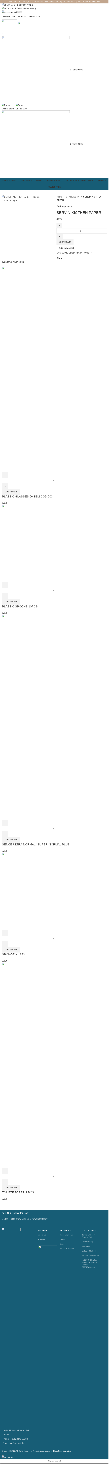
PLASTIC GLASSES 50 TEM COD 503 (27, 496)
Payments (86, 1246)
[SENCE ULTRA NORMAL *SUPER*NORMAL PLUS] (42, 714)
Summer (63, 1244)
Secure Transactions (90, 1255)
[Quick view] (5, 469)
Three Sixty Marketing (62, 1451)
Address (18, 12)
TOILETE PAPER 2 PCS (18, 1192)
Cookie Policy (87, 1242)
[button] (11, 492)
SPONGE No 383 (13, 954)
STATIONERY (73, 197)
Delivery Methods (89, 1251)
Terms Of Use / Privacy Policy (88, 1236)
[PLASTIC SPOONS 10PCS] (42, 540)
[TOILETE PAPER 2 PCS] (42, 1062)
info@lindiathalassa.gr (25, 8)
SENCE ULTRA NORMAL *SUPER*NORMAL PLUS (36, 844)
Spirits (62, 1239)
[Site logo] (10, 26)
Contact (41, 1239)
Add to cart (65, 242)
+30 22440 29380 (24, 5)
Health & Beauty (67, 1248)
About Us (42, 1235)
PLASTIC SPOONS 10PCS (20, 606)
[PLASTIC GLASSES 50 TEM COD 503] (42, 366)
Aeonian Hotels (92, 2)
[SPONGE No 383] (42, 888)
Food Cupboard (66, 1235)
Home (59, 197)
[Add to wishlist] (12, 469)
